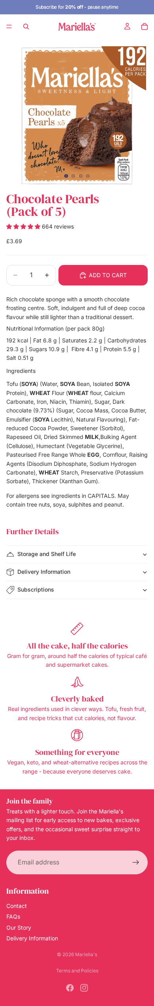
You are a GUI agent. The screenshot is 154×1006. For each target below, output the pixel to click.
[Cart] (144, 26)
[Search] (26, 26)
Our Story (18, 927)
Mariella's (86, 954)
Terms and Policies (77, 971)
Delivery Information (43, 571)
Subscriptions (35, 589)
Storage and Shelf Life (46, 553)
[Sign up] (136, 862)
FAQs (13, 916)
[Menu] (9, 26)
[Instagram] (84, 988)
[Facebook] (70, 988)
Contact (16, 905)
